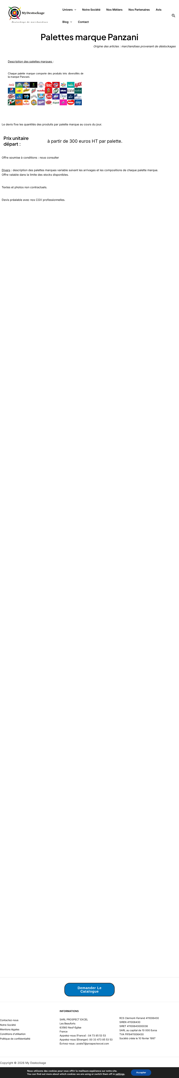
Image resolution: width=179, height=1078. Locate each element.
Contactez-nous (9, 1020)
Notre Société (91, 9)
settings (120, 1074)
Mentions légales (9, 1029)
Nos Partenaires (139, 9)
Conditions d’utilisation (13, 1033)
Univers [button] (67, 9)
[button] (74, 9)
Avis (159, 9)
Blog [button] (65, 22)
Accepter (141, 1072)
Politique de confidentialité (15, 1038)
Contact (83, 22)
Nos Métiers (114, 9)
